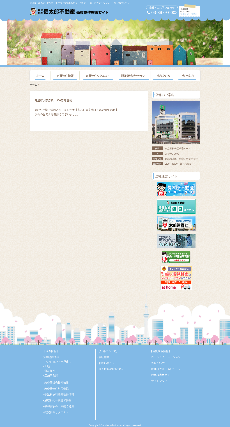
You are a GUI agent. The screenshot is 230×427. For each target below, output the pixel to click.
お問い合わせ (107, 363)
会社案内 (188, 75)
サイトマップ (159, 380)
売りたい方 (163, 75)
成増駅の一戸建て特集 (57, 400)
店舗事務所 (51, 375)
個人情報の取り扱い (111, 369)
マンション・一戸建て (57, 361)
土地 (47, 366)
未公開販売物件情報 (56, 382)
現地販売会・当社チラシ (166, 369)
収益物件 (49, 370)
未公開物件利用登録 (56, 388)
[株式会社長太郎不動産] (69, 11)
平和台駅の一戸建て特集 (59, 406)
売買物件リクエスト (97, 75)
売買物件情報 (65, 75)
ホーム (40, 75)
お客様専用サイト (162, 375)
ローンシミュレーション (166, 357)
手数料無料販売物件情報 (59, 394)
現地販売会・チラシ (133, 75)
